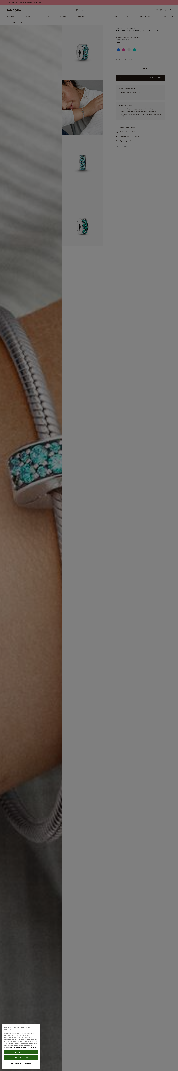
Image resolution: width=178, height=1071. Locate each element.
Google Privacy (31, 1047)
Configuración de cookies (21, 1063)
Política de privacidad (18, 1047)
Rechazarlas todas (21, 1057)
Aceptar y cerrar (21, 1052)
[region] (21, 1046)
